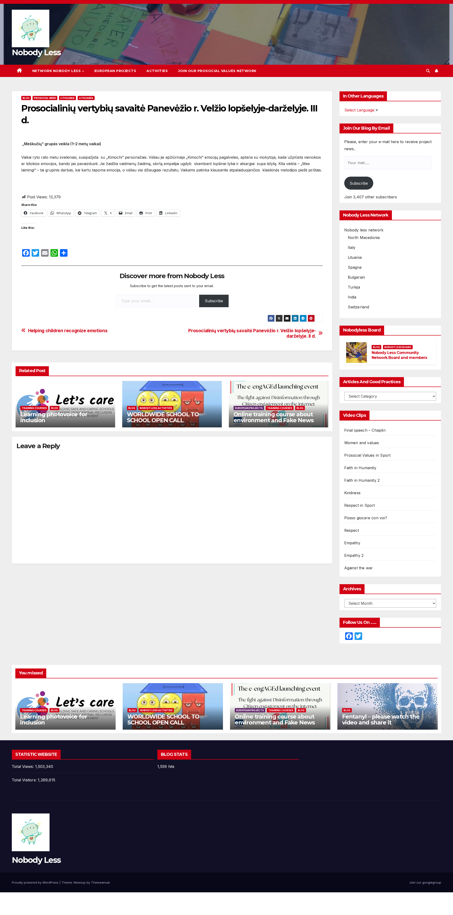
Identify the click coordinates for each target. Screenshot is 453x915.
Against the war (358, 568)
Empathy (352, 542)
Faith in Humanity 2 (362, 480)
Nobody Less (36, 52)
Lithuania (67, 98)
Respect (351, 530)
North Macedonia (364, 237)
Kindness (352, 492)
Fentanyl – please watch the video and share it (380, 719)
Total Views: (23, 766)
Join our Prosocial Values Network (217, 71)
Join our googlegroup (425, 882)
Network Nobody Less (57, 71)
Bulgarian (356, 277)
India (352, 297)
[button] (428, 70)
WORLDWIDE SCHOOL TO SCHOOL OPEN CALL (163, 417)
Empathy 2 (354, 555)
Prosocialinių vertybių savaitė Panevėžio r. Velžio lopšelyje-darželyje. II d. (252, 333)
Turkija (354, 287)
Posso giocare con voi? (365, 517)
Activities (157, 71)
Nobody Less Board (397, 347)
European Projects (115, 71)
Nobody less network (364, 230)
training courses (34, 408)
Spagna (355, 267)
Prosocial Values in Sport (367, 455)
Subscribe (214, 300)
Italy (352, 247)
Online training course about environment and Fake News (274, 417)
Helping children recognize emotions (68, 330)
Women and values (361, 442)
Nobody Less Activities (156, 408)
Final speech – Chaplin (365, 430)
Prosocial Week (45, 98)
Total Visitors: (25, 780)
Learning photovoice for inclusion (53, 417)
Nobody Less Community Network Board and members (399, 355)
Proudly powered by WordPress (35, 882)
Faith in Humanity (360, 467)
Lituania (355, 257)
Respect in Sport (359, 505)
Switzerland (358, 307)
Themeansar (100, 882)
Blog (26, 98)
